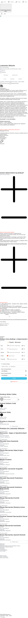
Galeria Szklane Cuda (8, 403)
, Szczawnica (8, 539)
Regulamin (2, 545)
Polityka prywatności (8, 545)
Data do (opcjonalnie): (6, 373)
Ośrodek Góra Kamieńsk (9, 441)
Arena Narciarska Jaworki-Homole (12, 535)
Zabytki (1, 422)
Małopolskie (2, 464)
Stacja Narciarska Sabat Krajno (11, 450)
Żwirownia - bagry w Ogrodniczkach (13, 433)
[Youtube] (8, 553)
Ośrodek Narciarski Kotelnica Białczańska (11, 488)
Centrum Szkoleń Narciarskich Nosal (13, 516)
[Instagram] (5, 553)
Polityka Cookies (16, 545)
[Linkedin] (12, 553)
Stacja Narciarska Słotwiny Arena (12, 507)
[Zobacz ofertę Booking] (14, 381)
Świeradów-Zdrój (5, 424)
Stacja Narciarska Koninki (9, 498)
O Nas (1, 550)
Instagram (13, 83)
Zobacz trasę (14, 81)
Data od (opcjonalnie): (6, 369)
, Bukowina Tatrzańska (9, 473)
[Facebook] (1, 553)
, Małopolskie (8, 493)
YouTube (8, 83)
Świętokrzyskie (3, 455)
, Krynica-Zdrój (8, 512)
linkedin (17, 83)
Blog (6, 550)
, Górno (7, 455)
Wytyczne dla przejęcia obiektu (7, 232)
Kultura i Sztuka (3, 408)
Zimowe (1, 337)
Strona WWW (21, 81)
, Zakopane (7, 464)
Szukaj (14, 378)
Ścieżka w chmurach (7, 421)
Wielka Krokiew (5, 460)
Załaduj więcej (15, 426)
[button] (5, 13)
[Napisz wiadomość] (4, 70)
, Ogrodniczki (7, 437)
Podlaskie (2, 437)
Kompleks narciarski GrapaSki (11, 469)
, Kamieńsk (5, 446)
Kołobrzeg (4, 418)
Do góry (3, 617)
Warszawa (2, 340)
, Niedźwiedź (7, 503)
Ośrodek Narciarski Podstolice (11, 478)
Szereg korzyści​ (3, 302)
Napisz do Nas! (3, 555)
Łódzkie (1, 446)
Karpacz (3, 409)
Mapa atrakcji (4, 325)
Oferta (4, 550)
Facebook (4, 83)
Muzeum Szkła (5, 412)
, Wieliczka (7, 483)
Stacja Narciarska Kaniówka (10, 526)
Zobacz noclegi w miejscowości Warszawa (10, 129)
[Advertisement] (14, 388)
